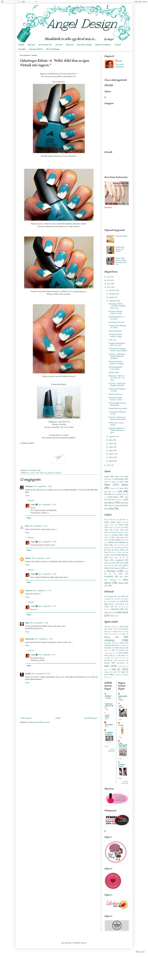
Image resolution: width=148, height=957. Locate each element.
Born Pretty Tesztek (84, 45)
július (111, 440)
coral (105, 482)
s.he (106, 585)
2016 (109, 277)
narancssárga (112, 496)
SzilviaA (28, 558)
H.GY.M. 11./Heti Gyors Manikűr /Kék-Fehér (117, 384)
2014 (109, 284)
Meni (123, 634)
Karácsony (115, 634)
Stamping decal (109, 645)
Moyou (107, 637)
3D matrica (107, 627)
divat (114, 655)
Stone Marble (122, 645)
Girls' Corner (121, 706)
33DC (123, 596)
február (111, 457)
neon (126, 497)
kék (46, 473)
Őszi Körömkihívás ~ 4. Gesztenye (117, 317)
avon (122, 562)
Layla (106, 540)
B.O (105, 520)
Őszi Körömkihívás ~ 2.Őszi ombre (116, 368)
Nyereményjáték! (121, 236)
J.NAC (106, 606)
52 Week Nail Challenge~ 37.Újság (117, 390)
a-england (119, 560)
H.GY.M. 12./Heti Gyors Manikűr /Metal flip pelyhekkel (117, 356)
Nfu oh (123, 545)
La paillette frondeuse (109, 733)
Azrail (121, 725)
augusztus (112, 436)
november (112, 294)
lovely (121, 574)
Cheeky (110, 629)
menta (119, 494)
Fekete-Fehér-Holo (115, 331)
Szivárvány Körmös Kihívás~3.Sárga (115, 335)
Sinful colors (113, 558)
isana (124, 658)
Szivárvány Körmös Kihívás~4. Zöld (115, 312)
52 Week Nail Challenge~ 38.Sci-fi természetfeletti (118, 349)
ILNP (106, 537)
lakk (106, 666)
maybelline (113, 580)
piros (111, 502)
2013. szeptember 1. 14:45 (42, 486)
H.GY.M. (58, 45)
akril (113, 650)
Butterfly (122, 520)
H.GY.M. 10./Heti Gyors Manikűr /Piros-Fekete (117, 418)
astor (113, 562)
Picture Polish (119, 550)
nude (109, 499)
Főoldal (21, 45)
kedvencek (121, 660)
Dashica (106, 532)
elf (109, 568)
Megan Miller (116, 539)
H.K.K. (121, 604)
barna (117, 476)
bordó (126, 476)
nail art (116, 669)
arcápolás (107, 653)
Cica (117, 629)
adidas (106, 650)
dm (120, 655)
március (112, 454)
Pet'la (116, 643)
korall (113, 492)
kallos (126, 571)
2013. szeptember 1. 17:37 (47, 606)
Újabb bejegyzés (26, 718)
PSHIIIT (108, 696)
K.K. (116, 607)
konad (107, 662)
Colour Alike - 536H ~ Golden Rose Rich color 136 (120, 261)
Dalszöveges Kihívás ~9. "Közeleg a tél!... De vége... (117, 378)
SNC (126, 609)
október (112, 297)
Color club (123, 524)
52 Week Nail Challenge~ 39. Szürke (117, 326)
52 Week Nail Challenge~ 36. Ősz (117, 413)
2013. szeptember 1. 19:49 (39, 623)
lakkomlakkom (123, 697)
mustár (126, 494)
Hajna (27, 622)
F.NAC (113, 601)
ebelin (126, 655)
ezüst (121, 481)
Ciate (123, 522)
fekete (125, 484)
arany (106, 476)
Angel (33, 504)
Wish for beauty (122, 765)
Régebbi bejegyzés (90, 718)
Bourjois (113, 520)
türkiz (125, 505)
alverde (121, 650)
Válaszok (31, 500)
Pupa (106, 552)
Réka (27, 526)
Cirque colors (109, 525)
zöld (110, 508)
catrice (116, 565)
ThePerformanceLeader (109, 705)
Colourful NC (108, 599)
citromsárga (119, 478)
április (111, 450)
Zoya (106, 560)
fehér (37, 473)
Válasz (27, 495)
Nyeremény (107, 643)
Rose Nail (110, 555)
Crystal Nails (119, 530)
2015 (109, 280)
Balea (116, 627)
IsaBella (28, 673)
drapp (113, 482)
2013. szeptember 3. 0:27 (46, 654)
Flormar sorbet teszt (115, 394)
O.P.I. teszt (112, 340)
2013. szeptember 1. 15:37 (39, 526)
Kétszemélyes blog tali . (117, 322)
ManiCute (69, 45)
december (112, 290)
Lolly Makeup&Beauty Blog (123, 745)
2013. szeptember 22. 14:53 (41, 673)
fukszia (113, 488)
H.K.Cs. (112, 604)
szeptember (113, 300)
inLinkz (116, 658)
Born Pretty (124, 626)
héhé (108, 658)
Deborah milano (117, 532)
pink (126, 499)
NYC (115, 545)
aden (106, 563)
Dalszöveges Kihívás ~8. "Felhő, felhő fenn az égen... (117, 430)
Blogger (83, 943)
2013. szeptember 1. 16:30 (47, 541)
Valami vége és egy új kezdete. (116, 423)
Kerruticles (109, 724)
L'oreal (122, 537)
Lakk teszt (31, 45)
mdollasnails (29, 639)
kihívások (51, 473)
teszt (106, 674)
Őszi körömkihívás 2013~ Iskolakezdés (117, 404)
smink (123, 672)
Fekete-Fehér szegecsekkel (118, 408)
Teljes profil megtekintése (119, 65)
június (111, 443)
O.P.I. (126, 547)
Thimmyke (29, 486)
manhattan (58, 473)
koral (106, 491)
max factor (124, 576)
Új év (108, 677)
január (111, 461)
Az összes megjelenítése (111, 750)
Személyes (22, 49)
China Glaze (110, 522)
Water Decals (120, 647)
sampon (106, 672)
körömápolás (121, 663)
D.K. (27, 473)
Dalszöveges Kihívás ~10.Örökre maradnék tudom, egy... (117, 306)
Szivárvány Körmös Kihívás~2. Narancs (116, 362)
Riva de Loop (123, 552)
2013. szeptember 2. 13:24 (44, 639)
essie (126, 568)
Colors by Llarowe (114, 527)
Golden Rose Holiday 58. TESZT (119, 249)
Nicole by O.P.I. (109, 547)
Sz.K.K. (110, 612)
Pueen (122, 643)
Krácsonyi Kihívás (36, 49)
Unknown (28, 590)
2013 (109, 287)
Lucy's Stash (107, 716)
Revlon (114, 552)
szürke (117, 505)
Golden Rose (118, 534)
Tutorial (117, 45)
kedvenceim (108, 660)
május (111, 447)
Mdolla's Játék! (114, 372)
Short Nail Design (52, 49)
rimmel (121, 582)
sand (109, 505)
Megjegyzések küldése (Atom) (39, 722)
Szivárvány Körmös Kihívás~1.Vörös (115, 398)
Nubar (119, 547)
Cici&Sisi (125, 629)
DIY (109, 631)
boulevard (107, 565)
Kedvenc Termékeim (103, 45)
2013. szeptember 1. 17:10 (42, 590)
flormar (42, 473)
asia (114, 653)
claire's (125, 565)
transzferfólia (117, 675)
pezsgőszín (118, 500)
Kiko (113, 537)
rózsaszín (124, 502)
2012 (109, 465)
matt (113, 494)
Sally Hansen (122, 554)
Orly (108, 550)
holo (121, 488)
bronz (109, 479)
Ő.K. (113, 616)
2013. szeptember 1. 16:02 (41, 558)
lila (105, 494)
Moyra (112, 542)
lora (110, 574)
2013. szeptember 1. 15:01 (47, 504)
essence (32, 473)
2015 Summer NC (45, 45)
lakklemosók (121, 666)
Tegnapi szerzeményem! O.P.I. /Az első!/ (117, 344)
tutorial (126, 674)
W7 (124, 558)
